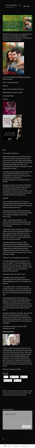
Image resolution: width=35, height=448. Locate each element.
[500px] (31, 439)
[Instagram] (29, 439)
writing (23, 395)
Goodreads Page (8, 96)
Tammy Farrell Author (11, 5)
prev (24, 6)
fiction (16, 393)
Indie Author (23, 393)
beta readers (24, 391)
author (5, 391)
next (28, 6)
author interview (13, 391)
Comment (26, 426)
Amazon (5, 99)
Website (5, 369)
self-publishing (16, 395)
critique (10, 393)
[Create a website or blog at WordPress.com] (3, 439)
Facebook (12, 369)
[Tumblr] (26, 439)
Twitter (18, 369)
